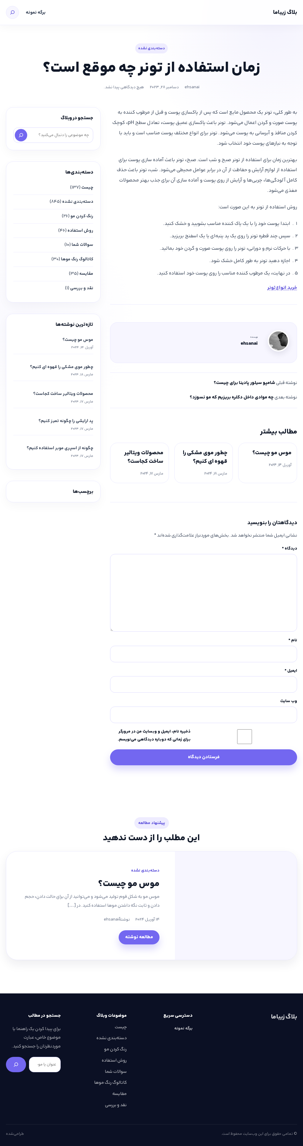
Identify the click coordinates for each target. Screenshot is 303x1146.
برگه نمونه (36, 12)
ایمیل (291, 670)
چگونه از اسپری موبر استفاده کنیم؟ (60, 448)
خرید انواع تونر (282, 287)
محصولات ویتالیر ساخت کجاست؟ (143, 457)
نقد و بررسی (81, 288)
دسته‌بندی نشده (151, 48)
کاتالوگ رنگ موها (77, 259)
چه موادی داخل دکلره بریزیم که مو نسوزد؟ (232, 397)
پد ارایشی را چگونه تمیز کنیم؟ (65, 420)
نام (293, 640)
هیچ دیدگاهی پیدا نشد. (124, 87)
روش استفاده (80, 230)
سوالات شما (82, 244)
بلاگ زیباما (285, 12)
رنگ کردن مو (81, 216)
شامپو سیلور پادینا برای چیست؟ (244, 383)
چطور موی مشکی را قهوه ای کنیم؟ (205, 457)
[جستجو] (12, 12)
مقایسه (86, 273)
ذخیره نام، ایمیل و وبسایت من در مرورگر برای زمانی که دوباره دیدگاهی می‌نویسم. (154, 735)
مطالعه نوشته (139, 937)
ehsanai (192, 87)
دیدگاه (289, 548)
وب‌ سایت (288, 700)
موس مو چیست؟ (271, 452)
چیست (87, 187)
